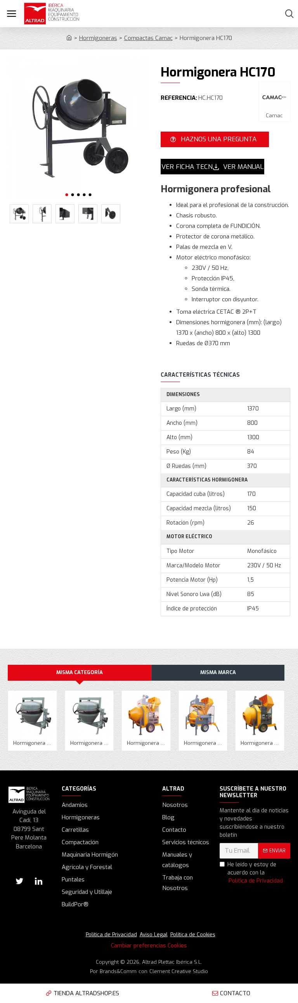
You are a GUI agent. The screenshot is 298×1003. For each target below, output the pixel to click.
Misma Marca (218, 672)
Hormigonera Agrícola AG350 (34, 743)
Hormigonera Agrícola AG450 (91, 743)
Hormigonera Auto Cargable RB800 (261, 743)
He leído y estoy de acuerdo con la (255, 873)
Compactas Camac (148, 38)
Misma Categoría (79, 672)
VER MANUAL (243, 166)
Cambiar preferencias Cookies (149, 945)
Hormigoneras (98, 38)
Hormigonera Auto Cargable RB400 (147, 743)
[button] (67, 194)
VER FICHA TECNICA (187, 166)
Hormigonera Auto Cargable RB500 (204, 743)
